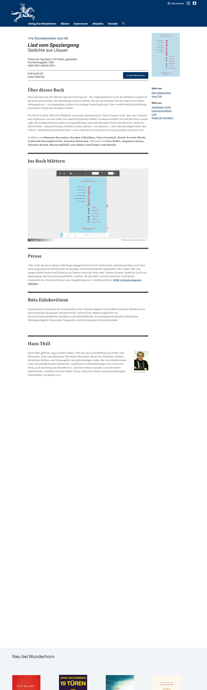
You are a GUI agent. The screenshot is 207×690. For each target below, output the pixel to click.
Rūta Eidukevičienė (45, 38)
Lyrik (154, 114)
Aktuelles (98, 23)
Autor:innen (81, 23)
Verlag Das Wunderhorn (42, 23)
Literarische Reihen (162, 111)
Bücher (65, 23)
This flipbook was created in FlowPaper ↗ (134, 240)
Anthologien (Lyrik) (161, 107)
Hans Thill (62, 38)
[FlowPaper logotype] (35, 239)
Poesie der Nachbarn (162, 118)
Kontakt (113, 23)
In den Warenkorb (136, 75)
